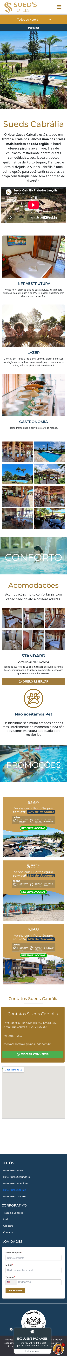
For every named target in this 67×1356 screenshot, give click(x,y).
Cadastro (8, 1225)
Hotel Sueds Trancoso (15, 1196)
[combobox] (11, 1282)
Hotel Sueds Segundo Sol (17, 1176)
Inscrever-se (15, 1290)
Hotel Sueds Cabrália (14, 1189)
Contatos (8, 1232)
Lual (5, 1219)
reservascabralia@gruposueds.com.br (26, 1043)
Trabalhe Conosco (13, 1212)
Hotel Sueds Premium (15, 1183)
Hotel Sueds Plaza (13, 1170)
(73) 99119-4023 (12, 1035)
